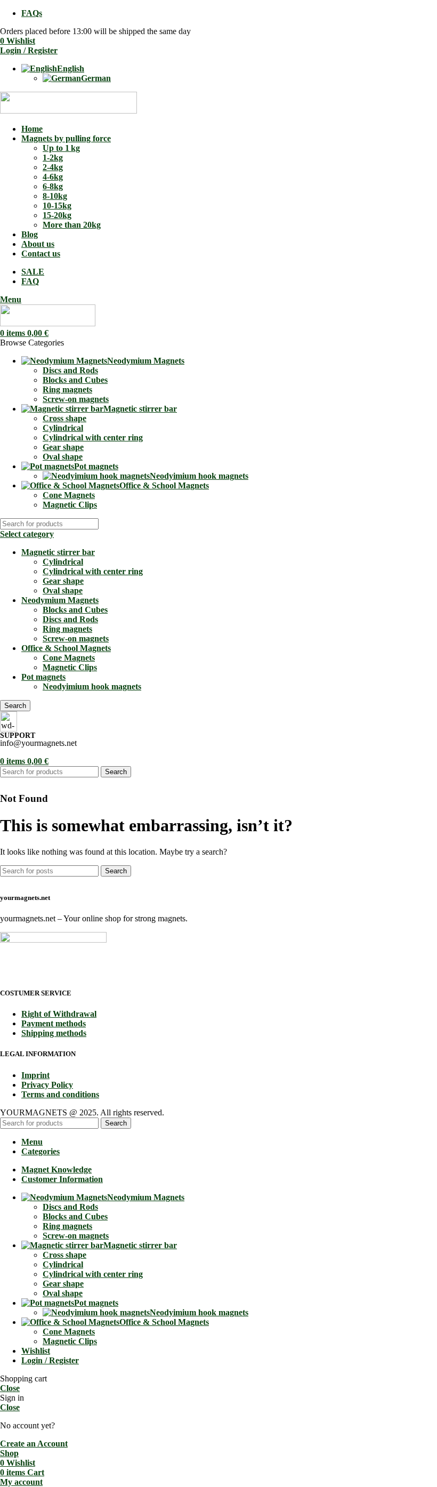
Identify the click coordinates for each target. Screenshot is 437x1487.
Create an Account (34, 1443)
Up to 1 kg (61, 147)
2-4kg (53, 167)
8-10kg (55, 195)
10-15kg (57, 205)
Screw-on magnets (76, 399)
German (96, 78)
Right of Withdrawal (58, 1013)
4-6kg (53, 176)
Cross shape (64, 418)
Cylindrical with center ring (93, 437)
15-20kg (57, 215)
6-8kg (53, 186)
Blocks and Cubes (75, 379)
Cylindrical (63, 427)
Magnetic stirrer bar (58, 552)
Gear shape (63, 447)
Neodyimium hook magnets (199, 475)
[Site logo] (68, 110)
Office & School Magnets (66, 648)
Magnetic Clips (70, 504)
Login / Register (50, 1360)
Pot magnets (43, 676)
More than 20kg (72, 224)
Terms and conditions (60, 1094)
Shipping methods (53, 1033)
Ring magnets (67, 389)
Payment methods (53, 1023)
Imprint (35, 1075)
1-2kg (53, 157)
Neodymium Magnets (60, 600)
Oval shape (63, 456)
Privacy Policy (47, 1084)
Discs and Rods (70, 370)
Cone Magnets (69, 495)
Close (10, 1388)
